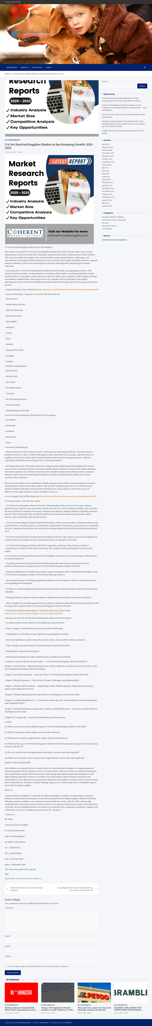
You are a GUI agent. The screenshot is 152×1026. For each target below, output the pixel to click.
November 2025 (108, 156)
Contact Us (24, 67)
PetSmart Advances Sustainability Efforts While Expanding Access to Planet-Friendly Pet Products (20, 1010)
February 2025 (107, 182)
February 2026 (107, 147)
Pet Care (105, 223)
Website (8, 956)
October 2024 (107, 194)
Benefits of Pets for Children (113, 217)
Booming (11, 878)
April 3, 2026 (118, 1013)
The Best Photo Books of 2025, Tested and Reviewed (26, 889)
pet (32, 878)
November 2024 (108, 191)
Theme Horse (44, 1023)
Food (17, 878)
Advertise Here (11, 67)
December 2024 (108, 188)
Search (104, 81)
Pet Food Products (12, 140)
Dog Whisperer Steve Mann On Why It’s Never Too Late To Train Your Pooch (75, 889)
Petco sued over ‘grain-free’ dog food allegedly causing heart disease (94, 1009)
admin (20, 152)
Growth (21, 878)
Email (7, 946)
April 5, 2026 (45, 1013)
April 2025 (106, 177)
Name (8, 936)
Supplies (37, 878)
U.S (41, 878)
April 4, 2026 (82, 1013)
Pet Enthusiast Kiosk (23, 1023)
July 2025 (105, 168)
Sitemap (49, 67)
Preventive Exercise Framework (114, 240)
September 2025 (108, 162)
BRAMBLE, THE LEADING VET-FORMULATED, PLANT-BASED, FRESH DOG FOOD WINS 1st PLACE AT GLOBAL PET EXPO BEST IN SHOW (123, 123)
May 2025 (105, 174)
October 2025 (107, 159)
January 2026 (107, 150)
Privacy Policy (37, 67)
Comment (9, 908)
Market (27, 878)
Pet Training (107, 229)
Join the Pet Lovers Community (114, 220)
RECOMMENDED (12, 979)
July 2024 (105, 203)
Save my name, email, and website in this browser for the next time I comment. (38, 966)
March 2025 (106, 180)
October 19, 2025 (10, 152)
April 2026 (106, 144)
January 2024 (107, 206)
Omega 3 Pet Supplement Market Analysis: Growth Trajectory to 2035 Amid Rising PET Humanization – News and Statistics (124, 107)
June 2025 (105, 171)
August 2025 (106, 165)
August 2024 (107, 200)
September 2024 (108, 197)
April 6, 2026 (9, 1013)
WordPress (68, 1023)
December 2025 (108, 153)
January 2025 (107, 185)
